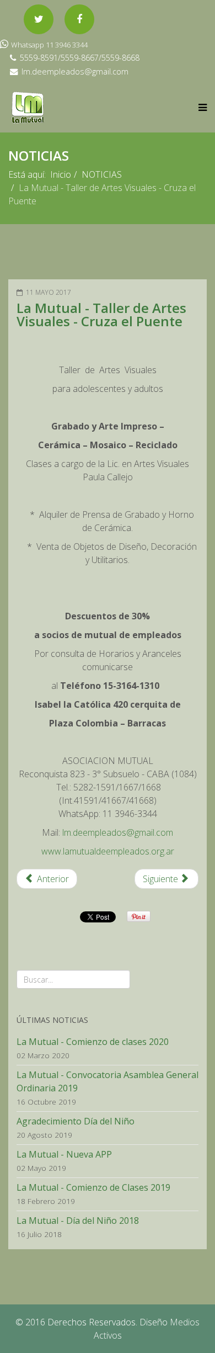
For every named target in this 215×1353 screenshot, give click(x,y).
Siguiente (161, 879)
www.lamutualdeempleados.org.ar (107, 851)
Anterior (52, 879)
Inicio (60, 174)
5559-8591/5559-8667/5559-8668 (79, 57)
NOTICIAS (102, 174)
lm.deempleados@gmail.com (75, 71)
